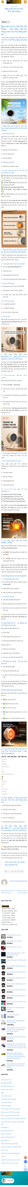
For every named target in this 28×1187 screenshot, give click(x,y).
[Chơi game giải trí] (25, 1157)
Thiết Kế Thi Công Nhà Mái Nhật (10, 1153)
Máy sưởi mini (14, 6)
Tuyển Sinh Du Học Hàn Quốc (9, 1163)
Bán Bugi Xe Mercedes (7, 1086)
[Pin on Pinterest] (18, 871)
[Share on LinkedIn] (22, 871)
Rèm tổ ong (4, 1150)
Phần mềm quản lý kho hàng (9, 1143)
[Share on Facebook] (9, 871)
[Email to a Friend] (15, 871)
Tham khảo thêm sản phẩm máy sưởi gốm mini (14, 863)
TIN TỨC (3, 1156)
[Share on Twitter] (12, 871)
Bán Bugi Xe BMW (6, 1083)
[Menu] (2, 1)
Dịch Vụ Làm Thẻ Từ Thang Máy (10, 1112)
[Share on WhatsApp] (5, 871)
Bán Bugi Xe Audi (6, 1080)
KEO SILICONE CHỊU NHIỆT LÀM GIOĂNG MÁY (12, 1123)
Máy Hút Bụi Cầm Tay (7, 1130)
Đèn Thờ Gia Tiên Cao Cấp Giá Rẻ (10, 1109)
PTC (2, 836)
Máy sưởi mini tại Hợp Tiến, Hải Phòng (7, 891)
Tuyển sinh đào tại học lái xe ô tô (10, 1160)
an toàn (13, 838)
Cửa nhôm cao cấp (6, 1096)
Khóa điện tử (5, 1127)
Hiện (8, 22)
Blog (2, 1093)
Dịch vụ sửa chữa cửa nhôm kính (10, 1115)
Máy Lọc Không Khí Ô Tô (8, 1137)
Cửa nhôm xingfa (6, 1105)
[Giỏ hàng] (25, 1)
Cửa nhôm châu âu (6, 1102)
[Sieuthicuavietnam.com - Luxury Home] (14, 2)
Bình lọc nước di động (7, 1089)
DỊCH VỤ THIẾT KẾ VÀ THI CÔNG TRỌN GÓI (13, 1118)
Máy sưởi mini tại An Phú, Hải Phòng (21, 891)
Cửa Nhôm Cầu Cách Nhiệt (8, 1099)
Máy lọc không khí (6, 1134)
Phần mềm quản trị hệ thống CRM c (11, 1147)
